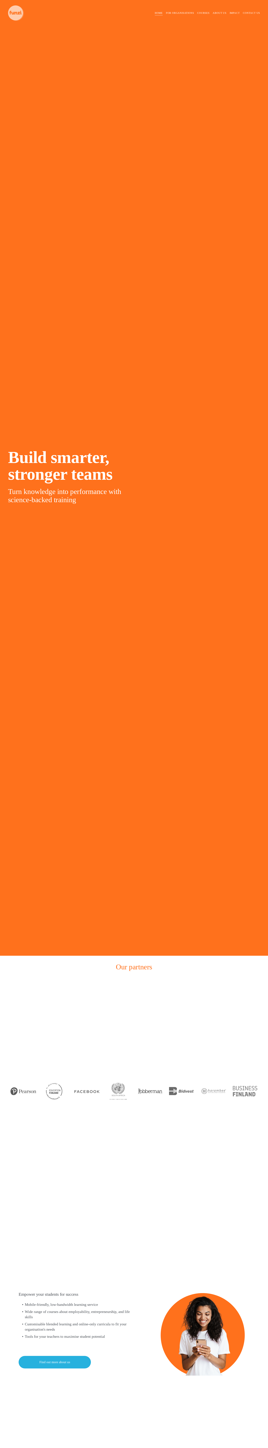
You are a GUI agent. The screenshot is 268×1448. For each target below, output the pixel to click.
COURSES (203, 13)
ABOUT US (219, 13)
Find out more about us (54, 1362)
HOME (159, 13)
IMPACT (235, 13)
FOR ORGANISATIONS (180, 13)
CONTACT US (251, 13)
